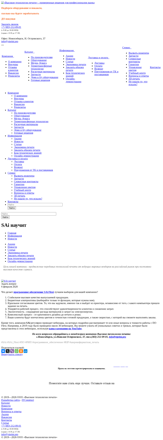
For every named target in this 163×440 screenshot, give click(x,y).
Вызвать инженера (139, 53)
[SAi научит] (8, 281)
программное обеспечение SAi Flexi (34, 292)
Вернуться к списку (12, 354)
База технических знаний (28, 153)
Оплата (98, 65)
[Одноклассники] (21, 351)
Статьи (69, 61)
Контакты (155, 67)
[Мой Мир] (25, 351)
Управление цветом (135, 68)
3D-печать (134, 78)
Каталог (30, 52)
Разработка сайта (10, 400)
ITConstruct (28, 400)
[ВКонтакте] (3, 351)
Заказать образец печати (27, 150)
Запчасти (36, 74)
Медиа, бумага (39, 63)
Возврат (98, 68)
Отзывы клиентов (13, 68)
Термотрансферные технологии (41, 67)
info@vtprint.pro (9, 41)
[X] (8, 351)
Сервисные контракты (135, 60)
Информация (67, 50)
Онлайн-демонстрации (73, 80)
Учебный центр (137, 73)
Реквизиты (14, 75)
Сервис (126, 47)
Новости (70, 58)
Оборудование (39, 60)
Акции (69, 55)
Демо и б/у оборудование (44, 77)
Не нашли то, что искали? (28, 198)
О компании (14, 61)
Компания (8, 56)
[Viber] (12, 351)
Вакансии (13, 73)
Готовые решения (40, 80)
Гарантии (134, 64)
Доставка (99, 63)
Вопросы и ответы (139, 75)
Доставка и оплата (98, 57)
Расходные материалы (43, 71)
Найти (12, 208)
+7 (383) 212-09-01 (11, 27)
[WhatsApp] (16, 351)
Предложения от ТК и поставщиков (106, 73)
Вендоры (13, 64)
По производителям (42, 57)
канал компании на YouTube (65, 328)
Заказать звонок (9, 24)
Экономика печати (76, 64)
